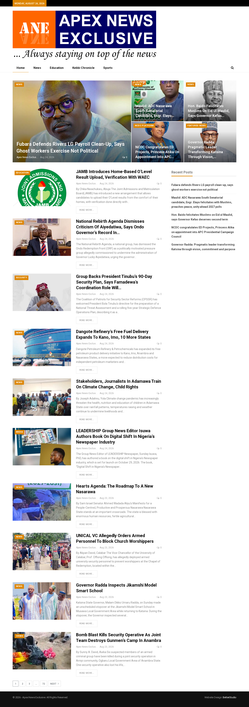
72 (43, 683)
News (37, 68)
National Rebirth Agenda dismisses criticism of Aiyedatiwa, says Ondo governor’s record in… (110, 227)
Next (53, 683)
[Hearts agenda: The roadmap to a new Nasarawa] (42, 502)
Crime (19, 636)
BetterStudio (229, 697)
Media (19, 432)
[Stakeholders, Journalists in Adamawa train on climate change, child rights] (42, 397)
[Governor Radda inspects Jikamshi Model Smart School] (42, 601)
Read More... (86, 210)
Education (57, 68)
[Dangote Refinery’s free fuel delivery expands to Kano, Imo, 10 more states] (42, 347)
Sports (107, 68)
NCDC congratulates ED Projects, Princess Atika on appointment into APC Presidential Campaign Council (202, 232)
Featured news (196, 125)
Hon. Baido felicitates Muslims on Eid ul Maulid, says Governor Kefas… (209, 111)
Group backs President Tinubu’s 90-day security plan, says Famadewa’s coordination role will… (114, 282)
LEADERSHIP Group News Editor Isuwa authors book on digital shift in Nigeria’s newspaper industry (115, 436)
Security (21, 277)
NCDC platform (144, 125)
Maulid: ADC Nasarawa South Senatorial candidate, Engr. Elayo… (154, 111)
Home (21, 68)
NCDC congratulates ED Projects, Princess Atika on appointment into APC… (157, 152)
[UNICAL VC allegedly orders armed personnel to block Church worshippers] (42, 551)
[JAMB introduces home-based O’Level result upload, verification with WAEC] (42, 187)
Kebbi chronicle (83, 68)
